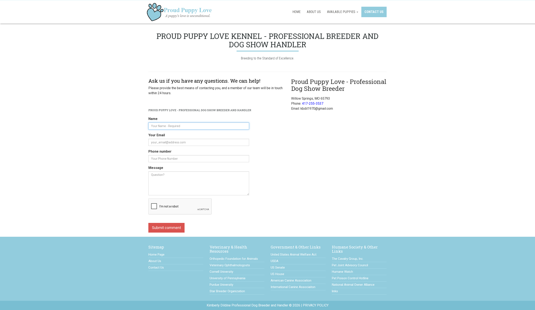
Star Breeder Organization (227, 291)
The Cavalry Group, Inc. (347, 259)
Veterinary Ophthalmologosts (230, 265)
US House (277, 274)
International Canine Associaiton (293, 287)
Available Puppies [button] (341, 12)
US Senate (278, 267)
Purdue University (221, 285)
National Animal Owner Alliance (353, 285)
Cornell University (221, 272)
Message (156, 168)
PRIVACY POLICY (316, 305)
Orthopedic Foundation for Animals (234, 259)
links (335, 291)
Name (153, 119)
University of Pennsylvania (227, 278)
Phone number (160, 151)
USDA (274, 261)
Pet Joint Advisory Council (350, 265)
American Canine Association (291, 280)
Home (296, 12)
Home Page (156, 254)
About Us (314, 12)
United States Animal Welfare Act (293, 254)
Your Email (158, 135)
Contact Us (373, 12)
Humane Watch (342, 272)
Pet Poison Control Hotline (350, 278)
